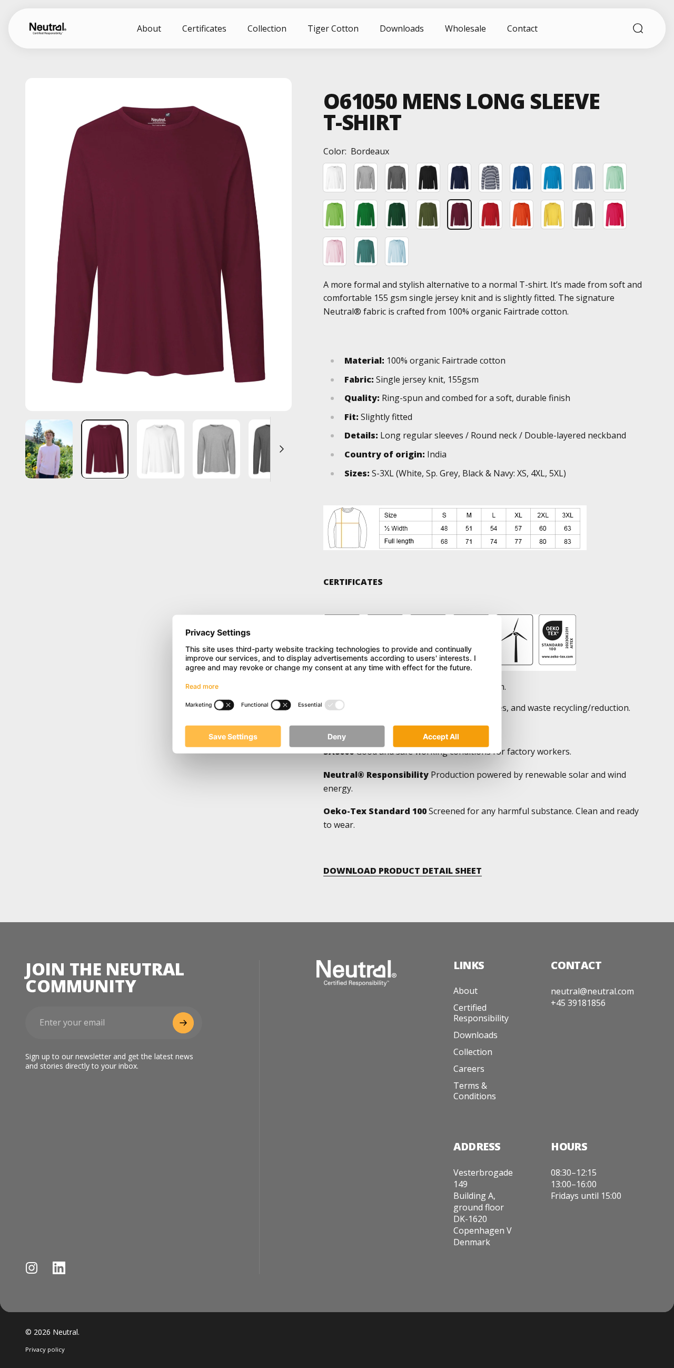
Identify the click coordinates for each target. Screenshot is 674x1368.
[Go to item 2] (160, 449)
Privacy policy (45, 1349)
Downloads (475, 1035)
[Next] (264, 261)
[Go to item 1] (49, 449)
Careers (468, 1068)
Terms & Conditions (474, 1090)
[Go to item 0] (104, 449)
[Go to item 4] (272, 449)
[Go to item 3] (216, 449)
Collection (472, 1052)
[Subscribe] (183, 1022)
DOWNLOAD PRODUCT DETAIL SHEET (402, 870)
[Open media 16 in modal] (158, 244)
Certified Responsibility (481, 1012)
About (465, 990)
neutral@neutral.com (592, 991)
